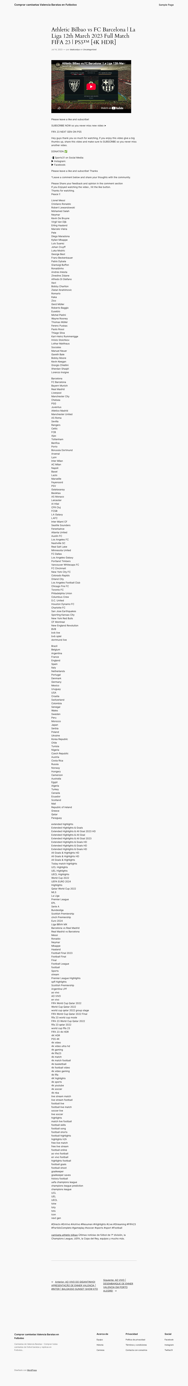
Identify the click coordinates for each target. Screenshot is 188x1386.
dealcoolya (75, 49)
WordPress (32, 1370)
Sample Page (166, 4)
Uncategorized (89, 49)
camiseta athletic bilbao (64, 1235)
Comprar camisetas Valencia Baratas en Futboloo (45, 4)
